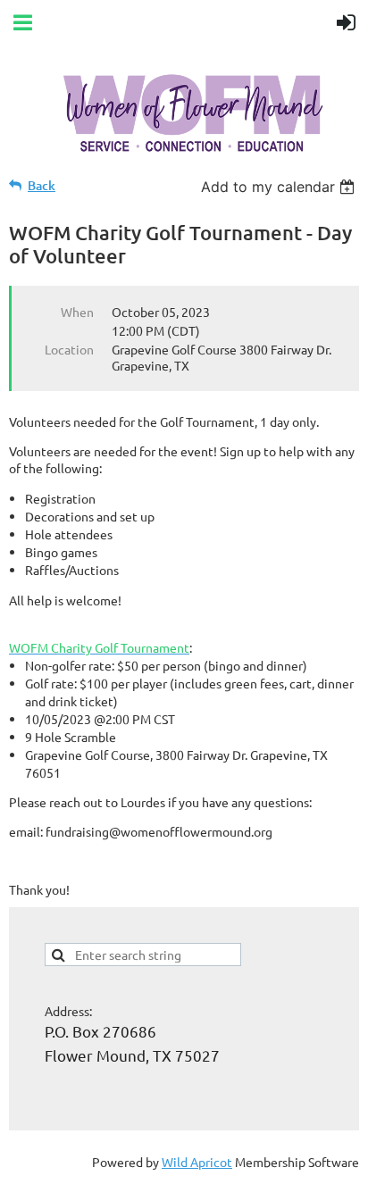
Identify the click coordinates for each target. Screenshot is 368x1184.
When (77, 312)
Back (41, 185)
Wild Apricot (197, 1162)
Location (69, 349)
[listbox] (280, 186)
